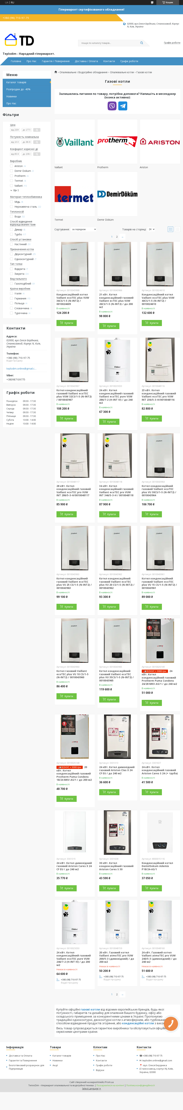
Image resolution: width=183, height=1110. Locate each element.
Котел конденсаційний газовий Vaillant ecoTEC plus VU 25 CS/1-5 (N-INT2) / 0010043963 (74, 583)
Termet (59, 219)
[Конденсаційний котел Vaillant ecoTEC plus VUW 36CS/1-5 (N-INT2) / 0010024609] (75, 264)
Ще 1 (16, 190)
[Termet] (75, 194)
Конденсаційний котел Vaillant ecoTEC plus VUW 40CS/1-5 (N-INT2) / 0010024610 (158, 299)
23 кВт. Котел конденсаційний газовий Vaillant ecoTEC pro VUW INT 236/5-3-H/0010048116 (159, 394)
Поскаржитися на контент (110, 1085)
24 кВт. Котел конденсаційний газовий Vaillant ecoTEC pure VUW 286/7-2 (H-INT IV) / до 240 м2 (116, 396)
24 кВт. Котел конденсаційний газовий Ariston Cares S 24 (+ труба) (160, 770)
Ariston (144, 167)
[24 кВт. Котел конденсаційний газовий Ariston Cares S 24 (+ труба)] (160, 736)
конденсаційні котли (138, 1023)
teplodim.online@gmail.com (22, 368)
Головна (16, 61)
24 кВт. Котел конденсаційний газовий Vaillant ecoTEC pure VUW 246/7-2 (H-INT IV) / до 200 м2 (73, 959)
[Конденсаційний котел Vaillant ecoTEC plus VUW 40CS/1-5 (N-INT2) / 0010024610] (160, 264)
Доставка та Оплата (20, 1055)
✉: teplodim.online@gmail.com (155, 1060)
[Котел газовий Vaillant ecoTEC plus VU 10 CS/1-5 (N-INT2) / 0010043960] (75, 640)
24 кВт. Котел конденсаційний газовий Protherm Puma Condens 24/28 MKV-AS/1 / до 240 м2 (159, 677)
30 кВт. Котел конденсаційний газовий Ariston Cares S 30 (116, 866)
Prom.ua (109, 1082)
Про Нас (31, 61)
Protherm (102, 167)
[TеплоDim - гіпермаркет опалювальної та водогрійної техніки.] (20, 40)
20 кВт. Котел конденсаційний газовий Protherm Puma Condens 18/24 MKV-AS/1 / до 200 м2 (74, 773)
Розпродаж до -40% (18, 89)
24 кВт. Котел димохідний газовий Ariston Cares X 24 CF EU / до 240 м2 (74, 866)
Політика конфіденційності (140, 1085)
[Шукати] (141, 43)
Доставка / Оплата (86, 61)
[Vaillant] (75, 141)
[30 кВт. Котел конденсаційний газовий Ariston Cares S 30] (117, 832)
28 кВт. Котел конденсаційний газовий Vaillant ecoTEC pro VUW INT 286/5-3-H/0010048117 (73, 490)
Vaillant (59, 167)
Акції (55, 1065)
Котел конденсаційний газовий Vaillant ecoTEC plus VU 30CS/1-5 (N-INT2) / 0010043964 (159, 490)
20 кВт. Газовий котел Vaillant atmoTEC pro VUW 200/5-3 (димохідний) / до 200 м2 (116, 957)
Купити (69, 323)
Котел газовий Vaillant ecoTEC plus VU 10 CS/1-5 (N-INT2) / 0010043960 (72, 674)
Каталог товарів (16, 82)
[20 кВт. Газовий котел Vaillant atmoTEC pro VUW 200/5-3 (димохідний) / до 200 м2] (117, 922)
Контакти (109, 61)
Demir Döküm (105, 219)
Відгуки (100, 1070)
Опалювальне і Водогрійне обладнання (83, 72)
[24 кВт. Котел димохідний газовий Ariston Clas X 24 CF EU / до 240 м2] (117, 736)
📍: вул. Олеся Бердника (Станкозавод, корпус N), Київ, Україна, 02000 (156, 1069)
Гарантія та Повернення (23, 1060)
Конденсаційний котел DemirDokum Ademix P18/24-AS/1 (157, 866)
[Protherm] (117, 141)
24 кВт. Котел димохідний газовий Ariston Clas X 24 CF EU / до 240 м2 (117, 770)
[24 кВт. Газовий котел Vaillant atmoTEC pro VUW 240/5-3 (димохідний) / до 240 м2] (160, 922)
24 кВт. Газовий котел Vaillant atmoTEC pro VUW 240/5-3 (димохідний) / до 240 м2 (159, 957)
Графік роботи (129, 61)
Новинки (11, 96)
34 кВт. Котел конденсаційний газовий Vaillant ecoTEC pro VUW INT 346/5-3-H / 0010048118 (116, 490)
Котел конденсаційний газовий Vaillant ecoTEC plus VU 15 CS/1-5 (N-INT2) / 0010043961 (159, 583)
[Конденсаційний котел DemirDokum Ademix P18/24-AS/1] (160, 832)
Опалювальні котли (122, 72)
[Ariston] (160, 141)
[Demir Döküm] (117, 194)
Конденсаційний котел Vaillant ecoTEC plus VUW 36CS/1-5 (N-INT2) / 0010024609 (72, 299)
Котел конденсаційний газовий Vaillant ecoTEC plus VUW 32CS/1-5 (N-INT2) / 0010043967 (74, 394)
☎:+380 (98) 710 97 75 (150, 1055)
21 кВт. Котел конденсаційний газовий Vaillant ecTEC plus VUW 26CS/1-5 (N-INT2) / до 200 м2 (116, 301)
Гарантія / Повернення (56, 61)
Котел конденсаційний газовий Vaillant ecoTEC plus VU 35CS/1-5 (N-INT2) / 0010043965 (116, 675)
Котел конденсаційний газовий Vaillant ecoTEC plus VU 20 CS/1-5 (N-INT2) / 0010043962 (116, 583)
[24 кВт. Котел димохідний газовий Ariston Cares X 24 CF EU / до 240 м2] (75, 832)
